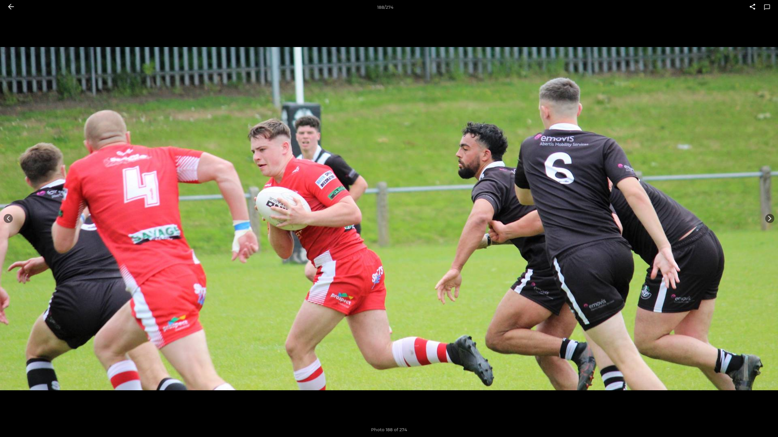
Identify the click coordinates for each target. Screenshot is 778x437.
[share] (752, 7)
